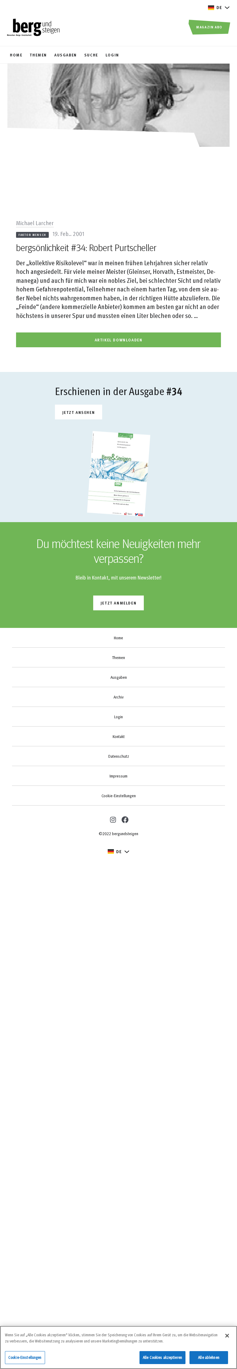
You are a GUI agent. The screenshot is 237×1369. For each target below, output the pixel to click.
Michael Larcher (35, 222)
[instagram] (112, 819)
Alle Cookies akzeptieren (162, 1357)
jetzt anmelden (118, 603)
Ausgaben (118, 677)
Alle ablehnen (208, 1357)
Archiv (118, 697)
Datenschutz (118, 756)
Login (118, 717)
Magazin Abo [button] (209, 27)
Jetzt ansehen (78, 412)
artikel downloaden (119, 339)
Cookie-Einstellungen (119, 795)
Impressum (118, 776)
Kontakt (119, 736)
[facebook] (124, 819)
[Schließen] (227, 1335)
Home (118, 638)
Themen (118, 657)
